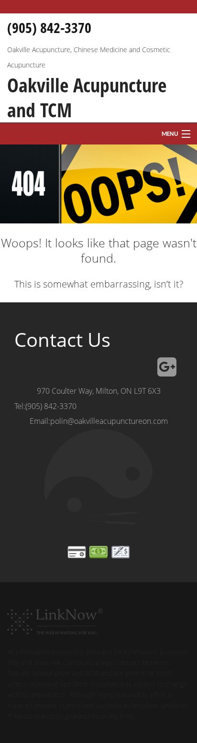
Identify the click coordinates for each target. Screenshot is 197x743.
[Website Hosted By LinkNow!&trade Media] (55, 617)
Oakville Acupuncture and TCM (86, 97)
